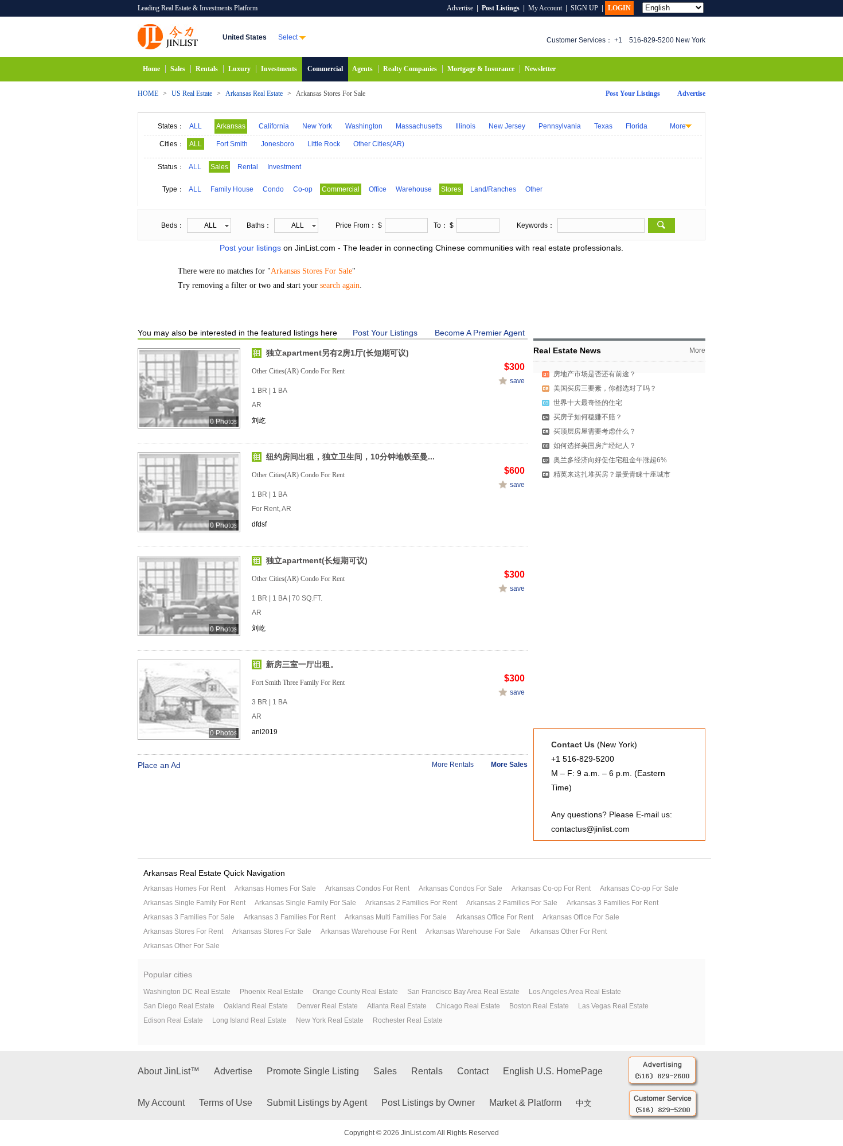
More (678, 126)
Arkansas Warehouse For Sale (473, 931)
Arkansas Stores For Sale (271, 931)
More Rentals (453, 765)
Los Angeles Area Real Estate (575, 992)
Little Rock (323, 144)
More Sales (509, 765)
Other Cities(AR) (378, 144)
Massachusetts (419, 126)
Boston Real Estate (539, 1006)
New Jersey (507, 126)
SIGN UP (584, 8)
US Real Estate (191, 93)
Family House (231, 189)
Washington (364, 126)
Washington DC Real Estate (187, 992)
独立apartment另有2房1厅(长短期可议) (337, 352)
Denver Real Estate (327, 1006)
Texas (603, 126)
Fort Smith (232, 144)
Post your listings (250, 247)
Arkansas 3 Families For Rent (612, 903)
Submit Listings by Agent (317, 1103)
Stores (451, 189)
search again (340, 285)
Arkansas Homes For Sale (275, 888)
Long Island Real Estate (249, 1020)
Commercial (325, 69)
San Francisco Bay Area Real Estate (463, 992)
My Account (545, 8)
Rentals (207, 69)
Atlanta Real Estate (397, 1006)
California (274, 126)
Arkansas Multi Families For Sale (396, 917)
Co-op (303, 189)
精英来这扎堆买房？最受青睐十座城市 (611, 474)
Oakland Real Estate (256, 1006)
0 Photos (223, 422)
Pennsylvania (559, 126)
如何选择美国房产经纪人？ (594, 446)
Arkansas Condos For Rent (367, 888)
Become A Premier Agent (480, 332)
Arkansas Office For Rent (494, 917)
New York (317, 126)
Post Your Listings (633, 93)
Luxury (239, 69)
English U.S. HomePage (553, 1071)
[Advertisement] (619, 654)
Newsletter (540, 69)
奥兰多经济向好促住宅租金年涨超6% (610, 460)
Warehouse (414, 189)
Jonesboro (277, 144)
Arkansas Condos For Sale (460, 888)
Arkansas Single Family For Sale (305, 903)
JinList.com (168, 36)
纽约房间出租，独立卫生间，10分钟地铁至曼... (350, 456)
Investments (279, 69)
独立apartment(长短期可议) (317, 560)
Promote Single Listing (313, 1071)
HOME (148, 93)
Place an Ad (159, 765)
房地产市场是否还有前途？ (594, 374)
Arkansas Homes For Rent (184, 888)
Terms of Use (225, 1103)
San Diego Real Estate (178, 1006)
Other (534, 189)
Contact (473, 1071)
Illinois (465, 126)
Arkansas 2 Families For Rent (411, 903)
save (517, 381)
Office (378, 189)
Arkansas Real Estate (254, 93)
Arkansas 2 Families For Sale (511, 903)
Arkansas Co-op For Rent (551, 888)
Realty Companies (410, 69)
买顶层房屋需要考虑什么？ (594, 431)
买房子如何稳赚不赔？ (587, 417)
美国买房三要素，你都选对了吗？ (605, 388)
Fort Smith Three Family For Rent (298, 683)
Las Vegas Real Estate (613, 1006)
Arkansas (230, 126)
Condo (273, 189)
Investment (284, 167)
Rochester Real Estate (408, 1020)
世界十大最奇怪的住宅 (587, 403)
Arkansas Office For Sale (581, 917)
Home (151, 69)
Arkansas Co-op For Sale (639, 888)
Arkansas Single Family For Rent (194, 903)
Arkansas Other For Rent (568, 931)
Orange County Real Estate (355, 992)
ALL (195, 126)
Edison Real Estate (173, 1020)
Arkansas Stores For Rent (183, 931)
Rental (247, 167)
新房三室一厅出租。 (302, 664)
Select (288, 37)
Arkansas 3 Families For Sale (189, 917)
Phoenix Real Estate (271, 992)
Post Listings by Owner (428, 1103)
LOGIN (619, 8)
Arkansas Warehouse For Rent (368, 931)
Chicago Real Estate (468, 1006)
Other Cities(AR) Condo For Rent (298, 371)
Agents (362, 69)
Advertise (460, 8)
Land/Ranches (493, 189)
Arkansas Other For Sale (181, 946)
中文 (584, 1103)
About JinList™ (169, 1071)
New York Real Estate (330, 1020)
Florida (636, 126)
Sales (177, 69)
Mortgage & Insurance (480, 69)
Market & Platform (525, 1103)
